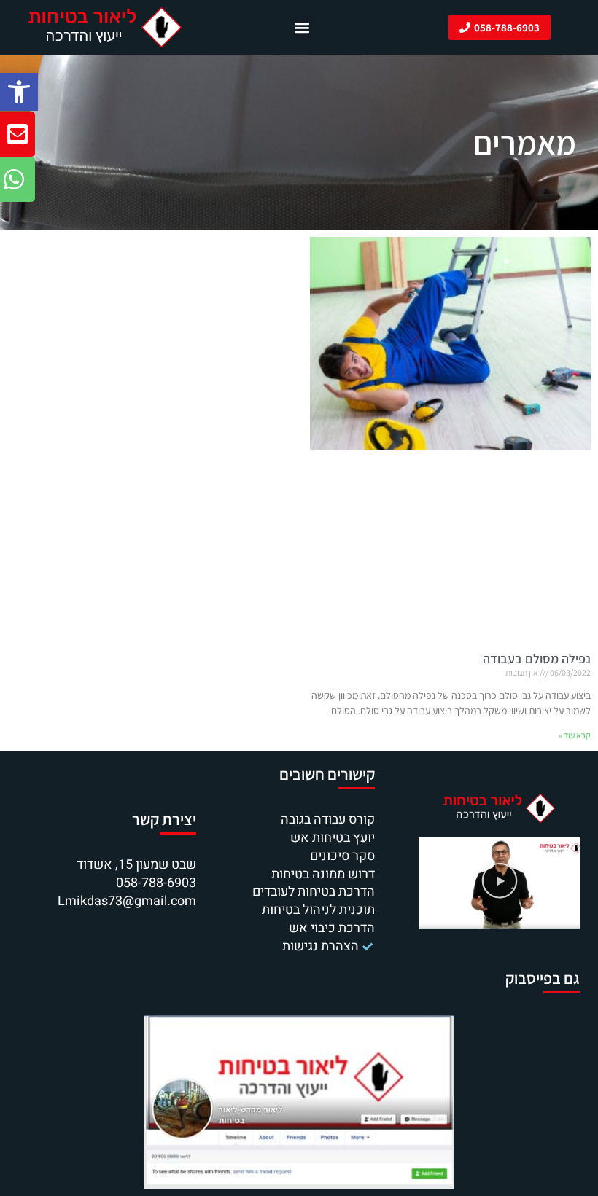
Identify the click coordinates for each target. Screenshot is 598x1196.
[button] (19, 92)
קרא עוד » (575, 735)
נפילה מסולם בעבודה (537, 658)
